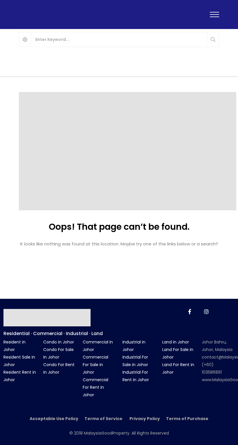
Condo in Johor (58, 342)
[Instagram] (206, 311)
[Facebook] (189, 311)
